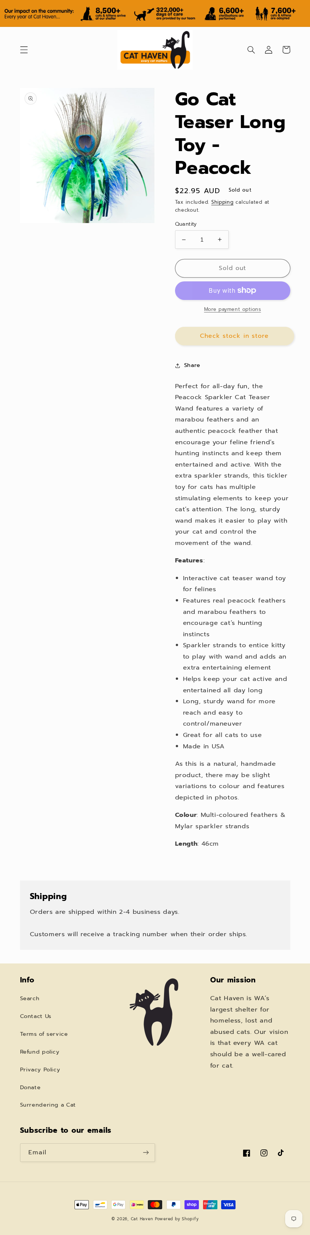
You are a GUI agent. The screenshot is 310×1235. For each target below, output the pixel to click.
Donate (30, 1087)
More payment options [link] (232, 309)
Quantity (186, 224)
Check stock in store (234, 335)
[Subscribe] (146, 1152)
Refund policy (40, 1052)
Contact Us (35, 1016)
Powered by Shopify (176, 1219)
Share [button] (192, 365)
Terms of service (44, 1034)
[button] (24, 49)
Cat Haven (142, 1219)
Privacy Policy (40, 1069)
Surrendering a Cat (48, 1105)
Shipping (222, 202)
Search (30, 998)
